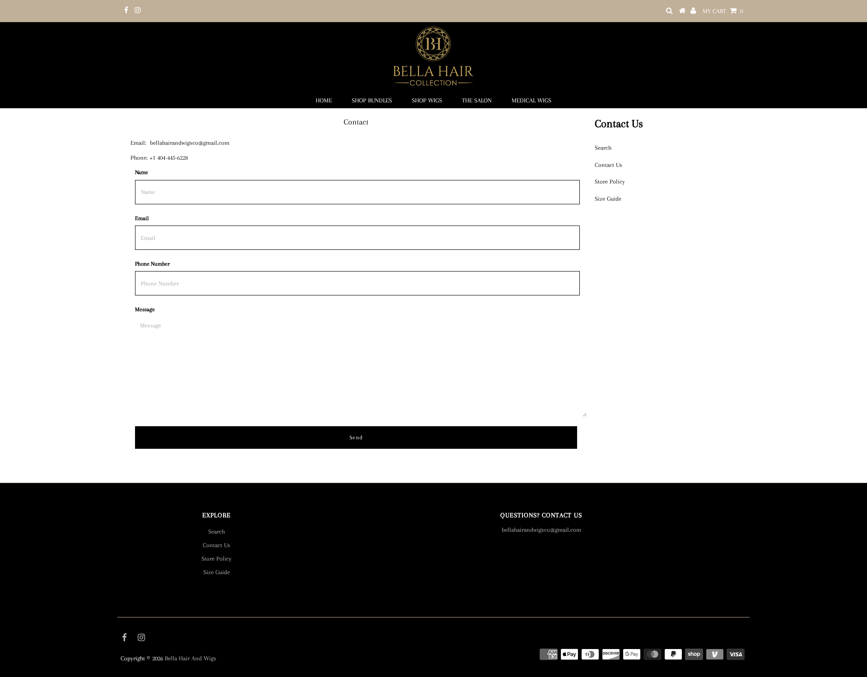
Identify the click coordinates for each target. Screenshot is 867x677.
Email (142, 218)
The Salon (477, 100)
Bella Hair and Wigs (190, 658)
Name (141, 172)
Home (324, 100)
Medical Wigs (531, 100)
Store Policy (610, 181)
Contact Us (608, 164)
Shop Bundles (372, 100)
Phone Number (152, 264)
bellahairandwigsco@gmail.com (189, 142)
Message (145, 309)
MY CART (723, 11)
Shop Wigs (427, 100)
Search (603, 147)
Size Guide (608, 198)
